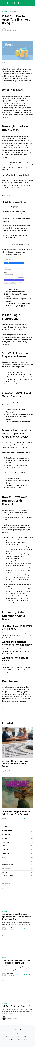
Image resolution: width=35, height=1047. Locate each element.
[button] (3, 3)
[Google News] (20, 1043)
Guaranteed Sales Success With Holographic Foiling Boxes (17, 961)
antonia (9, 1017)
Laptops (5, 849)
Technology (6, 868)
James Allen (10, 29)
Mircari (5, 708)
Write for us (10, 1036)
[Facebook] (15, 1043)
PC (3, 861)
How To (4, 846)
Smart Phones (7, 865)
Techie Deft (16, 2)
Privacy (18, 1039)
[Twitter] (17, 1043)
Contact (11, 1039)
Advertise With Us (22, 1036)
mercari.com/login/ (18, 292)
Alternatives (7, 831)
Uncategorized (8, 876)
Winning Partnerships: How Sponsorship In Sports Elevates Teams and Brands (16, 916)
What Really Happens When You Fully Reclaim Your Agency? (17, 812)
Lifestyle (5, 853)
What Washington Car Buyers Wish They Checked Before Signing (15, 763)
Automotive (6, 835)
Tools (4, 872)
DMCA (25, 1039)
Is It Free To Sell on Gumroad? (16, 1006)
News (4, 857)
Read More (27, 771)
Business (4, 11)
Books (4, 838)
